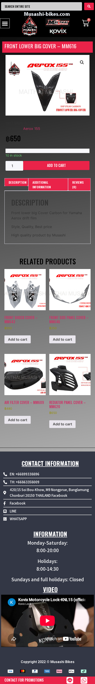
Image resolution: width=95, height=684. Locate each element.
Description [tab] (18, 182)
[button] (5, 23)
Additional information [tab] (41, 184)
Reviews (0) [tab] (78, 184)
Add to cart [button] (17, 339)
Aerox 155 (31, 128)
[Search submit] (89, 6)
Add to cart (56, 165)
